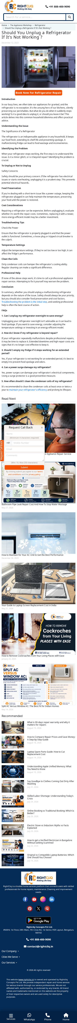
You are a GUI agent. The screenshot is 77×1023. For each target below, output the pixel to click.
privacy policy (34, 474)
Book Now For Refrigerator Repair (38, 92)
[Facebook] (25, 899)
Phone (47, 1019)
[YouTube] (34, 899)
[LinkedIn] (51, 899)
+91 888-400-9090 (59, 6)
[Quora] (47, 908)
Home (66, 1019)
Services (11, 1018)
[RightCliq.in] (19, 6)
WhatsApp (29, 1019)
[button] (38, 951)
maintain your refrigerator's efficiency (28, 389)
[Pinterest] (29, 908)
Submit (24, 467)
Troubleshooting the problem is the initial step (24, 301)
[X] (38, 908)
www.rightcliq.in (26, 979)
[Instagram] (43, 899)
